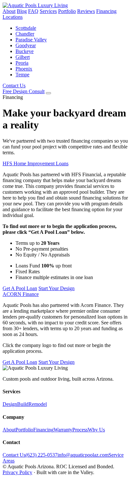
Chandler (24, 34)
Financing (106, 11)
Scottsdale (25, 28)
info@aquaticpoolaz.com (82, 455)
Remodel (37, 404)
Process (80, 429)
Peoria (21, 63)
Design (10, 404)
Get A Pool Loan (20, 288)
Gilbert (22, 57)
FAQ (33, 11)
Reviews (86, 11)
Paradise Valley (31, 39)
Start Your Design (56, 288)
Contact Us (14, 85)
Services (48, 11)
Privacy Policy (17, 472)
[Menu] (48, 93)
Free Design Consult (24, 91)
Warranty (63, 429)
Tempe (22, 74)
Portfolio (67, 11)
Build (22, 404)
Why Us (96, 429)
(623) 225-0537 (41, 455)
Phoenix (23, 68)
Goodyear (25, 45)
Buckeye (24, 51)
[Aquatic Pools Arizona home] (35, 5)
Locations (13, 17)
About (9, 11)
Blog (22, 11)
